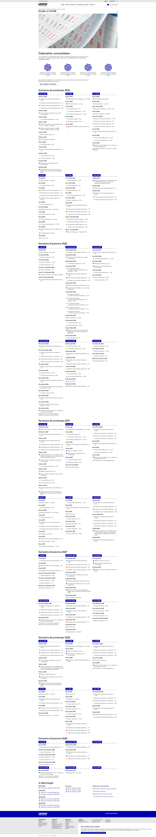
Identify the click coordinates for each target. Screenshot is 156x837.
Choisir (62, 4)
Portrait (53, 820)
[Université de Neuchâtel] (108, 4)
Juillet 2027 (96, 497)
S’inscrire (67, 4)
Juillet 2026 (96, 175)
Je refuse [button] (90, 832)
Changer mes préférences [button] (99, 832)
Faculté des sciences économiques (103, 796)
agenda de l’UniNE (44, 59)
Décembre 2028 (70, 767)
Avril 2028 (96, 641)
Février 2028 (42, 641)
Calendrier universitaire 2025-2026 (50, 799)
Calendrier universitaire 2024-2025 (50, 805)
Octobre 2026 (97, 247)
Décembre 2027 (70, 600)
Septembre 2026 (71, 247)
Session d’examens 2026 (74, 788)
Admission (95, 149)
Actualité (107, 819)
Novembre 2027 (43, 600)
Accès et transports (43, 822)
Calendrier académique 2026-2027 (50, 794)
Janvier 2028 (96, 600)
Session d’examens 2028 (74, 791)
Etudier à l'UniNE (50, 9)
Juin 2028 (69, 689)
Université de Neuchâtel (43, 1)
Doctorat (67, 825)
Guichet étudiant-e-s (43, 824)
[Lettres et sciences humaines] (110, 4)
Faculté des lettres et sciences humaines (105, 788)
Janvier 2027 (96, 341)
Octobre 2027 (97, 555)
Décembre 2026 (70, 341)
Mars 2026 (69, 93)
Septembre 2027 (71, 555)
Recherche (54, 822)
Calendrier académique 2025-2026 (50, 800)
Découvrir (73, 4)
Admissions (111, 460)
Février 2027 (42, 424)
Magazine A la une (56, 825)
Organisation (55, 821)
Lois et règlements (56, 827)
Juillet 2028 (96, 689)
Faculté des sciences (100, 791)
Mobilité (67, 828)
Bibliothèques (82, 820)
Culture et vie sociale (83, 821)
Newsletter (108, 821)
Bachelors (67, 822)
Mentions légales (54, 835)
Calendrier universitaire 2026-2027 (50, 792)
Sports (80, 822)
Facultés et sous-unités (57, 828)
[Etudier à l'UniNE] (43, 4)
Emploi (40, 826)
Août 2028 (42, 742)
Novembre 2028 (43, 767)
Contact (40, 820)
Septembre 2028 (71, 742)
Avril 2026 (96, 93)
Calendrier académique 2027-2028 (50, 788)
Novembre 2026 (43, 341)
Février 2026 (42, 93)
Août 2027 (42, 555)
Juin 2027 (69, 497)
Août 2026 (42, 247)
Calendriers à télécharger (49, 84)
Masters (67, 824)
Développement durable (57, 826)
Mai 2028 (42, 689)
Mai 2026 (42, 175)
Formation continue (69, 826)
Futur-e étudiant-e (69, 821)
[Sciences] (112, 4)
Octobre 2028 (97, 742)
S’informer (92, 4)
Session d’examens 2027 (74, 789)
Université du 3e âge (69, 827)
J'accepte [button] (84, 832)
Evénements (108, 820)
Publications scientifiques (57, 824)
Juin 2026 (69, 175)
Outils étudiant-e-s (43, 825)
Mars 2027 (69, 424)
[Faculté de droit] (114, 4)
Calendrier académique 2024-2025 (50, 807)
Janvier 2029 (96, 767)
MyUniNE (113, 1)
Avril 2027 (96, 424)
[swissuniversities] (111, 813)
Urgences (41, 821)
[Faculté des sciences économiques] (116, 4)
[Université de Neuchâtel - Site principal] (43, 814)
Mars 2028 (69, 641)
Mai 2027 (41, 497)
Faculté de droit (98, 794)
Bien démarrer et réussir (83, 4)
